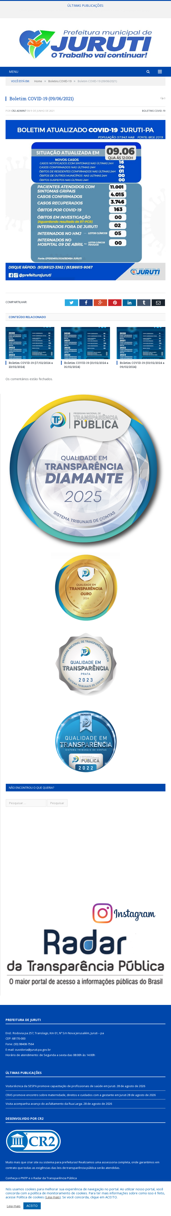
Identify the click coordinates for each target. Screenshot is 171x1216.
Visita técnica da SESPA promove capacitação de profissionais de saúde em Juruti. (61, 1086)
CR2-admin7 (18, 110)
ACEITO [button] (32, 1205)
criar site (33, 1162)
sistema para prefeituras (60, 1162)
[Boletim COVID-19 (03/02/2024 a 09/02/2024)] (141, 343)
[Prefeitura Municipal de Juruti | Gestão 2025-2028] (85, 43)
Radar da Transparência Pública (55, 1178)
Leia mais (53, 1197)
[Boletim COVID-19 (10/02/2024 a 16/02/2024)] (85, 343)
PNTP (24, 1178)
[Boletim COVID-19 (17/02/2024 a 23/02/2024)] (30, 343)
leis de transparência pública (76, 1168)
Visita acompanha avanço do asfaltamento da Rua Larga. (44, 1104)
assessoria (109, 1162)
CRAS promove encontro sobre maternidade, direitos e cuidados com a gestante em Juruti (84, 10)
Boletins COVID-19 (153, 110)
